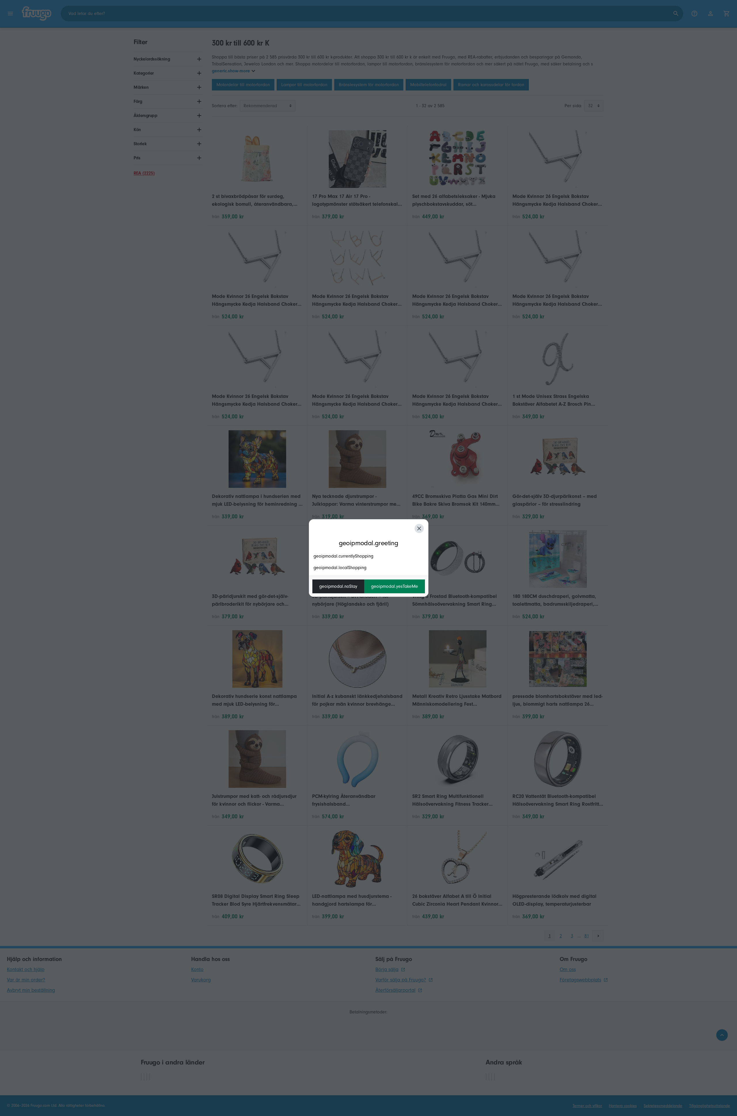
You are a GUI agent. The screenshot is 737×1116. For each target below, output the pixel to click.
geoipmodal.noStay (338, 586)
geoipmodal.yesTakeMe (394, 586)
